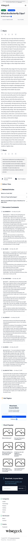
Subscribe (14, 416)
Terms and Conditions (11, 539)
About (3, 518)
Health (4, 501)
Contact (4, 520)
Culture (4, 510)
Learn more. (20, 2)
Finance (4, 505)
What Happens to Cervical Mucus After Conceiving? (7, 470)
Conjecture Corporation (15, 538)
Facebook (4, 527)
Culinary (4, 507)
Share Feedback (22, 179)
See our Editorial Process (8, 178)
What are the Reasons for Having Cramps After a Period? (7, 453)
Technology (5, 503)
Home (3, 512)
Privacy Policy (3, 539)
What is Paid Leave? (6, 438)
